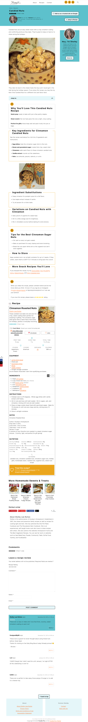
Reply (51, 628)
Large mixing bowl (17, 360)
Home (10, 8)
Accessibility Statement (24, 713)
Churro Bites (36, 270)
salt (21, 388)
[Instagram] (72, 2)
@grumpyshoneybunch (18, 290)
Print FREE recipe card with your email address (17, 332)
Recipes (41, 2)
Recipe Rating (13, 564)
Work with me (63, 708)
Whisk (13, 365)
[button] (10, 13)
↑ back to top (44, 696)
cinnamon (23, 390)
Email (11, 601)
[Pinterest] (65, 2)
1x (48, 375)
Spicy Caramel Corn (33, 273)
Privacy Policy (24, 708)
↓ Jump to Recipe (72, 19)
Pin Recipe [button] (33, 332)
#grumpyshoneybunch (22, 472)
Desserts (16, 8)
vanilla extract (24, 386)
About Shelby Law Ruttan (24, 706)
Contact (49, 2)
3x (53, 375)
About (35, 2)
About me (69, 58)
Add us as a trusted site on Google (66, 13)
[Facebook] (69, 2)
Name (11, 594)
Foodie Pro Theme (55, 721)
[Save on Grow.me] (41, 511)
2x (50, 375)
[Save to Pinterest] (1, 365)
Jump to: (13, 98)
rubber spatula (16, 367)
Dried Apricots (19, 273)
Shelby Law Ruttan (15, 311)
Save (48, 332)
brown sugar (19, 382)
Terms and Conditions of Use (24, 711)
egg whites (19, 379)
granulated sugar (20, 384)
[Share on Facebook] (1, 360)
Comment (12, 571)
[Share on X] (1, 362)
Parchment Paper (16, 364)
